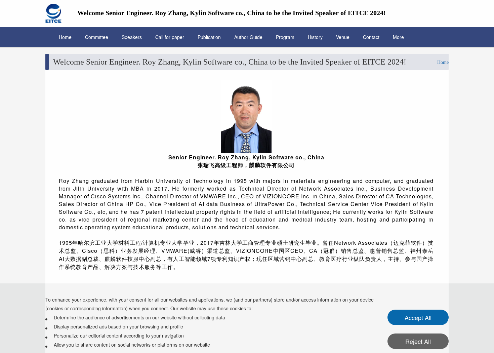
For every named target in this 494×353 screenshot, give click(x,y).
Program (285, 37)
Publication (209, 37)
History (315, 37)
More (398, 37)
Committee (96, 37)
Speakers (132, 37)
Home (65, 37)
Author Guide (248, 37)
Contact (371, 37)
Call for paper (169, 37)
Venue (342, 37)
